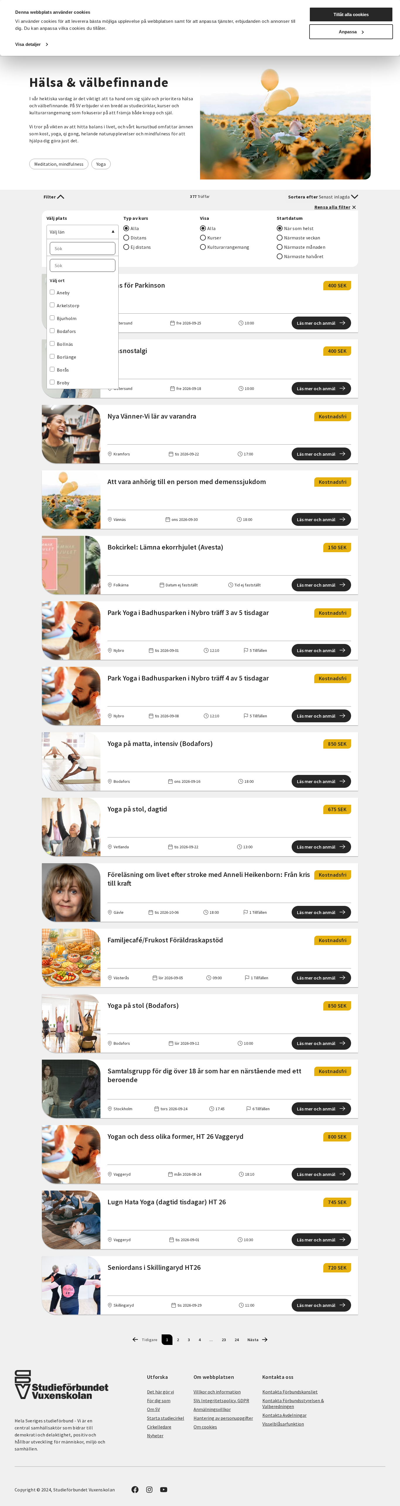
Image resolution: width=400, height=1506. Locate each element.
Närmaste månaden (304, 247)
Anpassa (348, 31)
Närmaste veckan (302, 238)
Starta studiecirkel (165, 1418)
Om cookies (205, 1427)
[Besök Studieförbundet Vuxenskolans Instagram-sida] (149, 1491)
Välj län (57, 232)
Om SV (153, 1409)
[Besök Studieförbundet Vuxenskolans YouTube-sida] (163, 1491)
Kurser (214, 238)
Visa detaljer (28, 44)
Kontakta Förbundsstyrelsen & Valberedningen (293, 1403)
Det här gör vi (160, 1392)
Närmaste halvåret (304, 256)
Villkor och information (217, 1392)
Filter (50, 197)
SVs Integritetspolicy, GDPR (221, 1400)
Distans (138, 238)
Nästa (253, 1339)
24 (237, 1339)
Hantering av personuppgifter (223, 1418)
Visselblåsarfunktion (283, 1424)
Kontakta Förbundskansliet (290, 1392)
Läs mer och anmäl (316, 323)
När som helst (299, 228)
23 (224, 1339)
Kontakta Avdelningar (284, 1415)
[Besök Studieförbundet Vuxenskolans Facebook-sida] (135, 1491)
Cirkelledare (159, 1427)
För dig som (158, 1400)
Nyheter (155, 1435)
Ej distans (141, 247)
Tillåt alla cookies (351, 14)
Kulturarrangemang (228, 247)
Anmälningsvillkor (212, 1409)
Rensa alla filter (332, 207)
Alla (135, 228)
